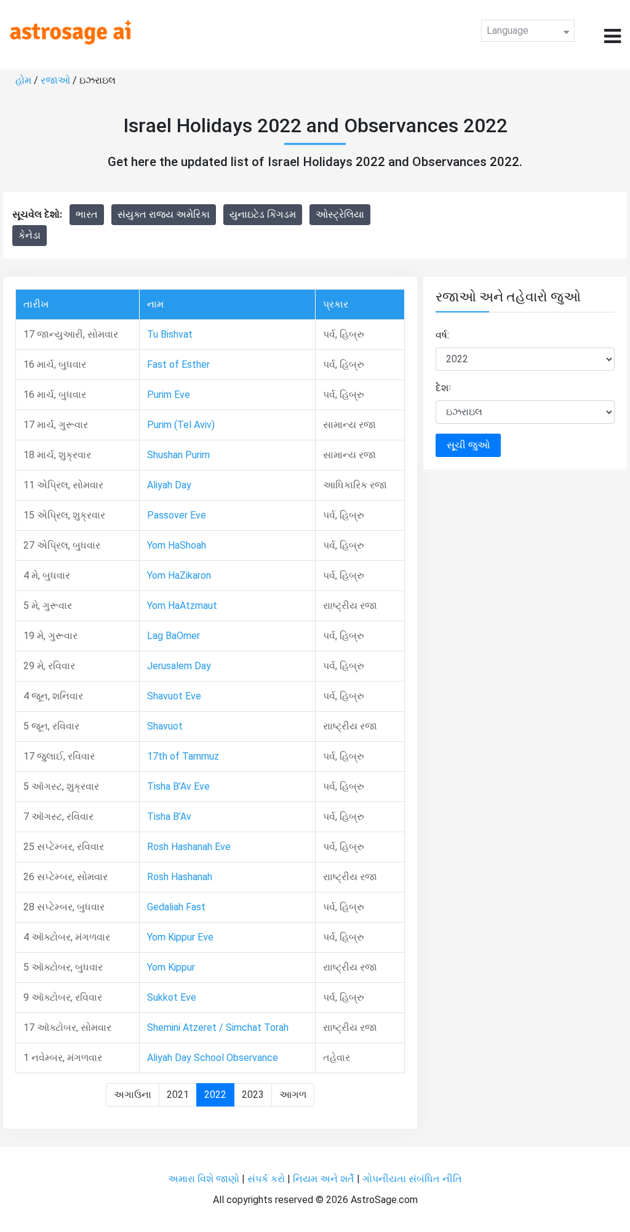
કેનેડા (29, 235)
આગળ (292, 1094)
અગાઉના (132, 1094)
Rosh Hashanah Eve (189, 846)
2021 (178, 1094)
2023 (253, 1094)
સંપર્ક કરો (267, 1179)
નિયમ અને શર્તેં (323, 1179)
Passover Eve (176, 515)
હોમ (23, 80)
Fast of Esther (178, 364)
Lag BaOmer (173, 636)
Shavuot (165, 726)
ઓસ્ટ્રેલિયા (340, 214)
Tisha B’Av (169, 816)
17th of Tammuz (183, 756)
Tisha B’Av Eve (178, 786)
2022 (215, 1094)
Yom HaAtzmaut (182, 605)
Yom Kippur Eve (180, 937)
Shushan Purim (178, 455)
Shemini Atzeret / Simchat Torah (218, 1027)
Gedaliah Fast (176, 907)
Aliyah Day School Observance (212, 1057)
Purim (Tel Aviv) (181, 425)
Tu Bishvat (170, 334)
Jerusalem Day (179, 666)
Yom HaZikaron (179, 575)
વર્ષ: (442, 335)
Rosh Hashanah (179, 877)
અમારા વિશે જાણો (203, 1179)
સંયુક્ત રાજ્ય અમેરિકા (164, 214)
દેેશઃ (444, 388)
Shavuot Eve (174, 696)
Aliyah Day (169, 485)
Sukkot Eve (171, 997)
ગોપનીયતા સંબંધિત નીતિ (412, 1179)
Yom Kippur (171, 967)
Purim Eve (168, 394)
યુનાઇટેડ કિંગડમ (262, 214)
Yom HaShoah (176, 545)
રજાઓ (55, 80)
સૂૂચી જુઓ (468, 445)
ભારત (87, 214)
